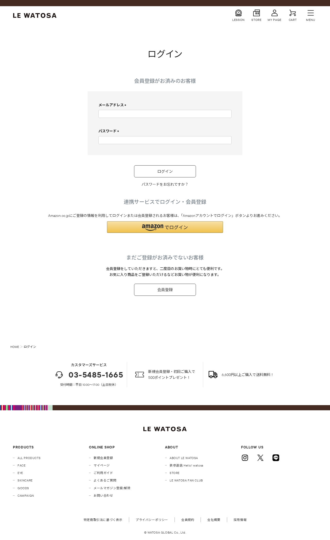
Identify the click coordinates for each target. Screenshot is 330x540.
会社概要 (213, 520)
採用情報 (240, 520)
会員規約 (187, 520)
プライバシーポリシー (152, 520)
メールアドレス (113, 105)
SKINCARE (25, 480)
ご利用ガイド (103, 473)
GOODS (23, 488)
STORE (175, 473)
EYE (20, 473)
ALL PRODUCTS (29, 458)
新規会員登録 (103, 458)
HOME (14, 347)
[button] (165, 227)
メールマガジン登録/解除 (112, 488)
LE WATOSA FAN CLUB (186, 480)
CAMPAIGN (26, 495)
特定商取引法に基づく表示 (103, 520)
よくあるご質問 (105, 480)
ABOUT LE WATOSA (184, 458)
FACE (22, 465)
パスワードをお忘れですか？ (165, 184)
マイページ (102, 465)
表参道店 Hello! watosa (186, 465)
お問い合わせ (103, 495)
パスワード (109, 131)
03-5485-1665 (96, 375)
